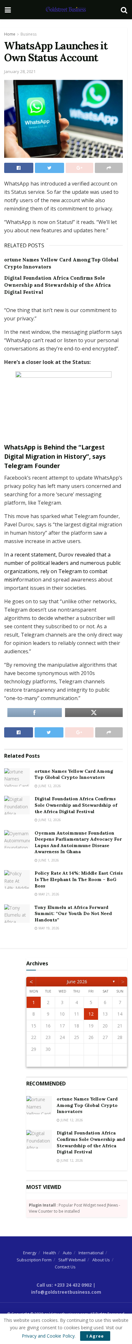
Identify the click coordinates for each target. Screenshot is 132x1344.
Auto (67, 1253)
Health (49, 1253)
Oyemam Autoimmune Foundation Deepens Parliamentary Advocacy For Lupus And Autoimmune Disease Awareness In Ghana (78, 842)
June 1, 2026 (48, 860)
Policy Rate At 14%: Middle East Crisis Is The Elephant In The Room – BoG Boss (79, 879)
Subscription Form (34, 1260)
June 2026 (77, 981)
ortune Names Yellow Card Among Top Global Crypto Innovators (74, 774)
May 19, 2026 (48, 928)
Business (29, 34)
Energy (30, 1253)
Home (9, 34)
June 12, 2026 (49, 786)
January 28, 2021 (20, 71)
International (90, 1253)
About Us (101, 1260)
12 (91, 1014)
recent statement (35, 554)
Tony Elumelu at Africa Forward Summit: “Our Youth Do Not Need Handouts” (73, 913)
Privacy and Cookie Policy (48, 1336)
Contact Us (65, 1267)
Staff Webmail (72, 1260)
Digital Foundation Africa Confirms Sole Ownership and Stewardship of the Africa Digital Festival (57, 285)
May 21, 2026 (48, 894)
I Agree (95, 1336)
